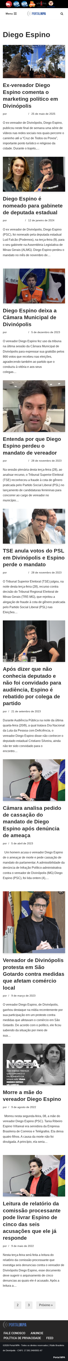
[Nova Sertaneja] (24, 4)
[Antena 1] (41, 4)
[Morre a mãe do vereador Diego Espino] (34, 1064)
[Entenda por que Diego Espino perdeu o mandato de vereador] (34, 406)
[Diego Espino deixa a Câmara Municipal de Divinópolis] (34, 286)
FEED (49, 1338)
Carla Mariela (16, 220)
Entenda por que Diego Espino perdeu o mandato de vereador (32, 446)
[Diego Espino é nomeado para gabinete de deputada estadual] (34, 174)
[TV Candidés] (51, 4)
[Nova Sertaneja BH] (16, 4)
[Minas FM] (32, 4)
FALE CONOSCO (14, 1333)
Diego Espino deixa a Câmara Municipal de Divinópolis (30, 317)
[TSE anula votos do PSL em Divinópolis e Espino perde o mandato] (34, 526)
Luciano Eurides (17, 113)
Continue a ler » (51, 148)
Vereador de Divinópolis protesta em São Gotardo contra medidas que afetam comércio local (33, 974)
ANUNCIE (37, 1333)
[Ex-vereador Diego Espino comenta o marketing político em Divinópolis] (34, 61)
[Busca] (61, 13)
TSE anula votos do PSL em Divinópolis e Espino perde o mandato (34, 557)
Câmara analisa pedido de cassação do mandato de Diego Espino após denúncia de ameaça (32, 821)
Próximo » (46, 1305)
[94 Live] (9, 4)
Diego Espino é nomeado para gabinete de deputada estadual (33, 205)
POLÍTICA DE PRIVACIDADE (22, 1338)
